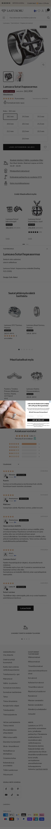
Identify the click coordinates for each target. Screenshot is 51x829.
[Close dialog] (49, 401)
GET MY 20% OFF (38, 420)
